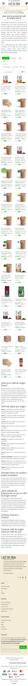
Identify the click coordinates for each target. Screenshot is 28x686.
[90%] (17, 162)
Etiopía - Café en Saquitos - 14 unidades (20, 347)
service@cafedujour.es (8, 573)
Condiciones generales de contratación (17, 662)
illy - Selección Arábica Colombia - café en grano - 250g (6, 87)
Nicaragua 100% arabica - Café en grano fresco (6, 205)
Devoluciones (4, 629)
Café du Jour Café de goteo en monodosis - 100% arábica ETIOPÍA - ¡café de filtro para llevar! (7, 370)
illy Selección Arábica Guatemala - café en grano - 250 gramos (20, 158)
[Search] (3, 8)
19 (9, 138)
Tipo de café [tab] (5, 58)
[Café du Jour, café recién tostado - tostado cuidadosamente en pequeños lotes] (14, 4)
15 (9, 256)
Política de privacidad (21, 663)
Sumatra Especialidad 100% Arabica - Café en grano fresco (6, 134)
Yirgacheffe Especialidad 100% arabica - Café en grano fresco (7, 181)
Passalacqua (4, 50)
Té (1, 591)
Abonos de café (4, 606)
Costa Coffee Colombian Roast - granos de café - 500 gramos (21, 370)
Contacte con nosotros (6, 620)
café (18, 545)
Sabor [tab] (4, 61)
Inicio (5, 20)
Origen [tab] (20, 58)
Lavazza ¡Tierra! (11, 49)
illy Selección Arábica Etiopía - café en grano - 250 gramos (21, 87)
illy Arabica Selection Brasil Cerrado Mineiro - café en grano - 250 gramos (21, 323)
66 (9, 186)
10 (9, 209)
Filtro (24, 72)
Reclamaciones (13, 663)
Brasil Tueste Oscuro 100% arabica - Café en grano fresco (6, 252)
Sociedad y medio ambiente (7, 609)
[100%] (17, 91)
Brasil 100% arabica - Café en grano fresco (6, 229)
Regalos (3, 593)
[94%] (3, 185)
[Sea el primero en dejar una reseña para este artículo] (3, 91)
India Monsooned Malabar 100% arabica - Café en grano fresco (20, 205)
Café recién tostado (5, 586)
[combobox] (14, 8)
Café (9, 20)
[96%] (17, 138)
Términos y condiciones (12, 651)
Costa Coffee (21, 49)
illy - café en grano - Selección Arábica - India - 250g (7, 323)
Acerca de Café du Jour (6, 602)
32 (23, 233)
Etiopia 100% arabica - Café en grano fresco (20, 111)
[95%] (3, 115)
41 (9, 162)
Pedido (2, 622)
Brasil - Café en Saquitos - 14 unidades (7, 347)
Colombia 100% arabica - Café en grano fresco (7, 158)
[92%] (17, 115)
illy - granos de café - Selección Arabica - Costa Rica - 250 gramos (21, 276)
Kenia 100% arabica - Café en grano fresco (6, 276)
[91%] (17, 209)
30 (23, 209)
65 (23, 115)
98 (9, 233)
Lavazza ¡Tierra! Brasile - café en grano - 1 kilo (21, 299)
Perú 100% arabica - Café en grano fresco (20, 229)
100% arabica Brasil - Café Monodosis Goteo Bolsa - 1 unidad (6, 111)
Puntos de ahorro (5, 604)
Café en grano (4, 588)
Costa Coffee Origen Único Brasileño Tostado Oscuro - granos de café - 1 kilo (7, 299)
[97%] (3, 256)
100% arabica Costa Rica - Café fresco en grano (21, 134)
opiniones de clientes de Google (12, 12)
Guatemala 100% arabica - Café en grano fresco (21, 252)
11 (23, 186)
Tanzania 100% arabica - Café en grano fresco (21, 181)
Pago (2, 624)
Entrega (3, 627)
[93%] (3, 209)
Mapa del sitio (4, 611)
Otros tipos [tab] (13, 58)
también (14, 0)
